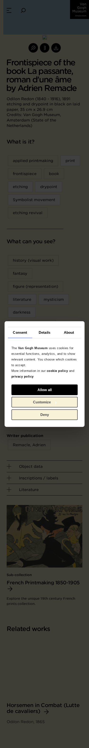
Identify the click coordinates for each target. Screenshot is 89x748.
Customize (42, 402)
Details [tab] (44, 332)
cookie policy (57, 371)
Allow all (44, 390)
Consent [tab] (20, 332)
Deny (44, 415)
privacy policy (22, 376)
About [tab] (69, 332)
